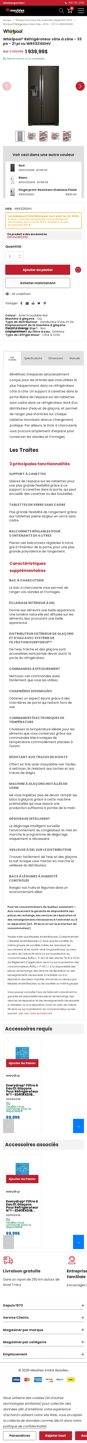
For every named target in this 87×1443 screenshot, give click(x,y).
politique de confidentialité (24, 1426)
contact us (21, 58)
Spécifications (33, 358)
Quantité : (13, 246)
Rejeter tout (55, 1435)
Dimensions (56, 358)
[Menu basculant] (81, 11)
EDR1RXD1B (13, 1099)
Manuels (75, 358)
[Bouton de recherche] (61, 11)
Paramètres (19, 1435)
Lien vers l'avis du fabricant (35, 1013)
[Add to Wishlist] (78, 270)
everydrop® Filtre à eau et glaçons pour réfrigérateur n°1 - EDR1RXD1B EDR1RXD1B (22, 1090)
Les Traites (12, 358)
